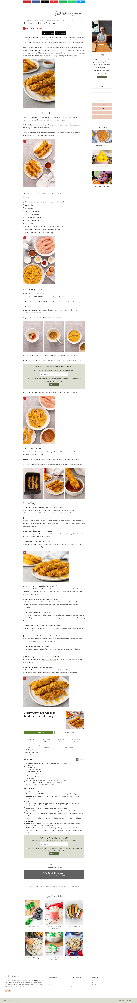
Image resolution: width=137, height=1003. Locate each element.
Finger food (35, 20)
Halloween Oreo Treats (102, 186)
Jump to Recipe (49, 33)
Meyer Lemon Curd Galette (102, 145)
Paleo (93, 982)
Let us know (52, 875)
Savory (61, 20)
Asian (72, 982)
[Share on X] (45, 1)
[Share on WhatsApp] (72, 1)
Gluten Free (95, 980)
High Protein (52, 20)
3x (82, 759)
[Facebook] (9, 991)
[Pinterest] (6, 991)
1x (77, 759)
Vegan (93, 986)
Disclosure (17, 1000)
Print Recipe (61, 33)
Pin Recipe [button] (70, 732)
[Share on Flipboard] (54, 1)
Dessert (102, 117)
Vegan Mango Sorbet (102, 166)
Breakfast (102, 104)
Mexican (73, 986)
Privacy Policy (7, 1000)
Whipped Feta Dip (33, 958)
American (41, 20)
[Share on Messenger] (80, 1)
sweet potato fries (49, 659)
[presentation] (34, 912)
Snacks (71, 20)
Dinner (46, 20)
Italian (72, 984)
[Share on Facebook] (36, 1)
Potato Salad (74, 958)
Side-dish (66, 20)
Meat (58, 20)
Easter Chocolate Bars (74, 926)
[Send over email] (63, 1)
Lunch (102, 108)
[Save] (24, 61)
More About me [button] (102, 76)
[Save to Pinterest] (27, 1)
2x (80, 759)
